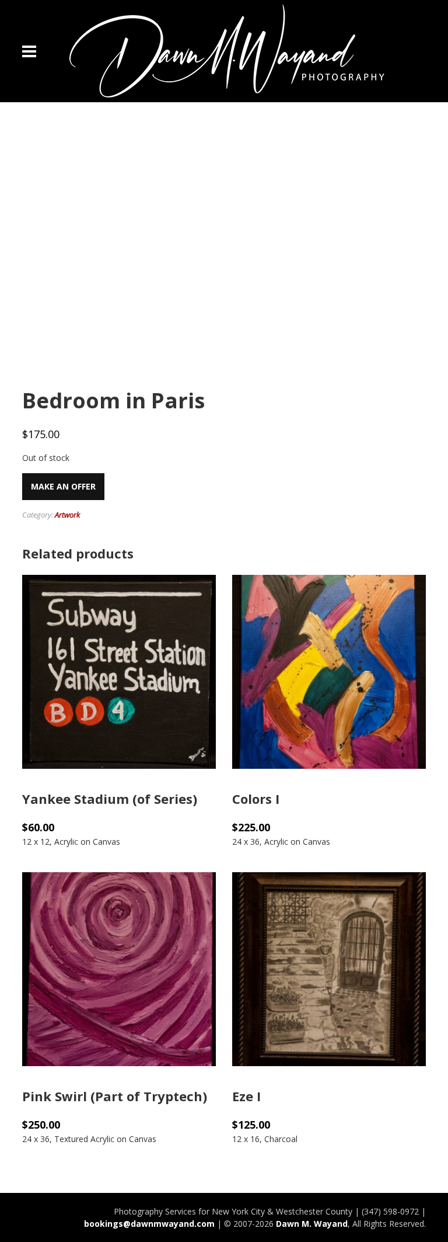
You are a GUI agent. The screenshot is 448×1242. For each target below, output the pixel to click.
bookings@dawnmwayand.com (149, 1223)
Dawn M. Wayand (312, 1223)
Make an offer (63, 486)
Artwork (67, 514)
